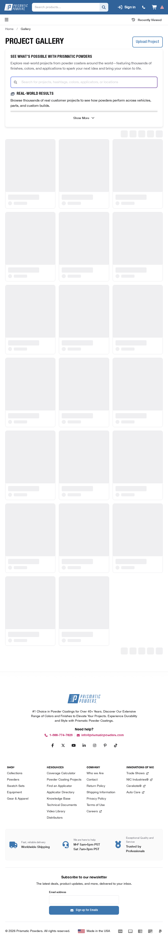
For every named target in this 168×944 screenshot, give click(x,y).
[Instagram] (94, 745)
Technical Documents (62, 805)
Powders (13, 779)
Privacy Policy (96, 799)
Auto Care (133, 792)
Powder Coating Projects (64, 779)
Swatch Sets (15, 786)
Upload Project (147, 42)
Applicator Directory (60, 792)
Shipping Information (101, 792)
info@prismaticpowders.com (102, 735)
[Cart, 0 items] (158, 7)
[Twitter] (63, 745)
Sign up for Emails (87, 910)
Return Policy (96, 786)
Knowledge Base (58, 799)
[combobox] (84, 82)
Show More (81, 118)
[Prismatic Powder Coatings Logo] (16, 7)
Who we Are (95, 773)
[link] (26, 29)
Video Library (56, 811)
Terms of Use (96, 805)
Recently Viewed (150, 20)
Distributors (55, 818)
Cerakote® (134, 786)
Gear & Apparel (17, 799)
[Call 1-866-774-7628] (144, 7)
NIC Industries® (137, 779)
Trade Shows (135, 773)
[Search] (104, 7)
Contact (92, 779)
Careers (92, 811)
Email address (57, 892)
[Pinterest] (105, 745)
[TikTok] (115, 745)
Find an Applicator (59, 786)
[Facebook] (52, 745)
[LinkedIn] (84, 745)
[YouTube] (73, 745)
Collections (14, 773)
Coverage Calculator (61, 773)
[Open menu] (6, 20)
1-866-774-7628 (61, 735)
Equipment (14, 792)
